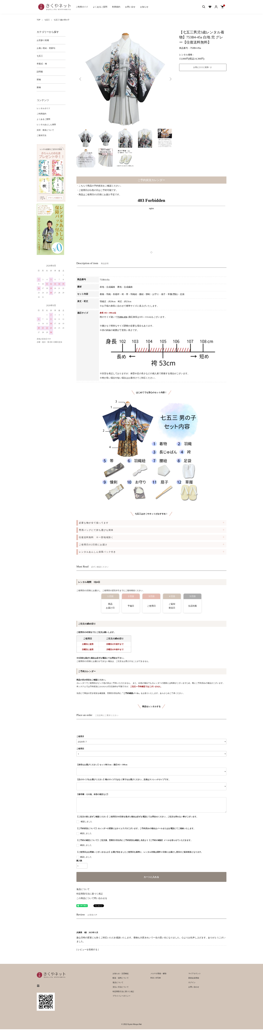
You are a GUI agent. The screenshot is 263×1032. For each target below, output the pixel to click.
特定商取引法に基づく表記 (89, 894)
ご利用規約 (41, 114)
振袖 (39, 87)
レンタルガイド (43, 108)
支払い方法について (121, 987)
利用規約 (116, 7)
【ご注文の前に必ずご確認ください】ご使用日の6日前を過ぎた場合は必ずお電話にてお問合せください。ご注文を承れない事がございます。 (137, 817)
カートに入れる (151, 877)
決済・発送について (45, 130)
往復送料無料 (96, 537)
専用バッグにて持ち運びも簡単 (96, 530)
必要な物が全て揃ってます (93, 523)
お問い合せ (130, 7)
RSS (152, 978)
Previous (80, 79)
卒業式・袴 (42, 64)
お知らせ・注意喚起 (121, 973)
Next (170, 79)
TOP (38, 20)
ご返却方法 (41, 135)
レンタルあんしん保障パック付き (97, 552)
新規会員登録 (193, 978)
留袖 (39, 79)
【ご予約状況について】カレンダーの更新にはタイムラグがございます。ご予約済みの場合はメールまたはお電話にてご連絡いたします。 (135, 828)
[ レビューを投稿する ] (87, 949)
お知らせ (144, 7)
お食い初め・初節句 (46, 48)
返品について (83, 889)
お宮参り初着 (43, 40)
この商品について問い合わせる (91, 898)
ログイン (191, 982)
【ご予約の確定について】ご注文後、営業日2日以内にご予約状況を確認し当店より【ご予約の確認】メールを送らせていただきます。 (134, 840)
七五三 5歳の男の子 (61, 20)
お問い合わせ (193, 987)
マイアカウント (194, 973)
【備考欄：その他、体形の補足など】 (92, 794)
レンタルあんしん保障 (46, 125)
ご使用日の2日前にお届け (93, 544)
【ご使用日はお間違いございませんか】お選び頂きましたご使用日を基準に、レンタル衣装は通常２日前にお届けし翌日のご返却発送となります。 (139, 852)
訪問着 (40, 72)
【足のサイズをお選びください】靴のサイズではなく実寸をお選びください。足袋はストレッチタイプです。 (123, 779)
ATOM (158, 978)
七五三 (47, 20)
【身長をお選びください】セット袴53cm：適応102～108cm (101, 765)
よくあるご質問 (100, 7)
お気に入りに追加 (201, 67)
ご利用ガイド (82, 7)
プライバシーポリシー (121, 996)
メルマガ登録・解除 (158, 973)
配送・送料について (121, 978)
